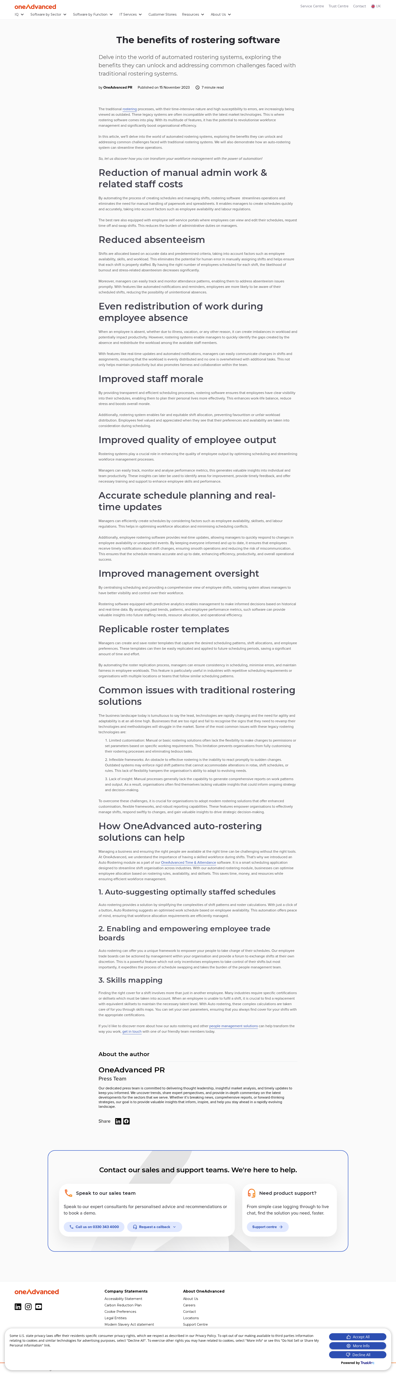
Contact (359, 6)
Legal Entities (115, 1318)
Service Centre (312, 6)
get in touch (132, 1031)
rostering (130, 109)
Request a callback (154, 1227)
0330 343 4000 (97, 1227)
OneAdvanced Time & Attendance (188, 862)
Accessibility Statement (123, 1299)
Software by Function (90, 14)
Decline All (361, 1354)
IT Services (128, 14)
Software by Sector (45, 14)
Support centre (264, 1227)
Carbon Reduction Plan (123, 1305)
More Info (361, 1345)
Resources (190, 14)
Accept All (361, 1336)
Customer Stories (162, 14)
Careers (189, 1305)
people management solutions (233, 1026)
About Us (218, 14)
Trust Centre (339, 6)
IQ (17, 14)
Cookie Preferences (120, 1312)
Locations (191, 1318)
